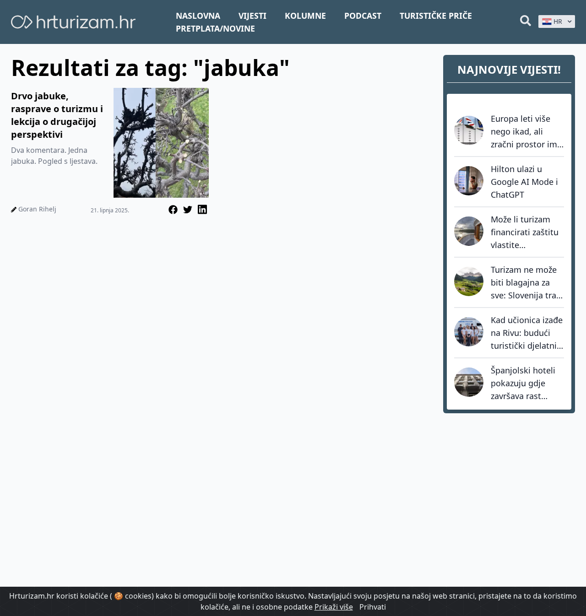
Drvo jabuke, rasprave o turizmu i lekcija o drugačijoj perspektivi (57, 115)
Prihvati (372, 607)
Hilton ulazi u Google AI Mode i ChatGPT (524, 181)
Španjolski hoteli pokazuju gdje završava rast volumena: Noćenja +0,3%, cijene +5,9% (523, 383)
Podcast (362, 15)
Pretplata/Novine (215, 28)
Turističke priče (436, 15)
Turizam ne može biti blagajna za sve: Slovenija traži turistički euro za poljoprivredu (526, 283)
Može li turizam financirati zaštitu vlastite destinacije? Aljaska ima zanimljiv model (525, 232)
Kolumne (305, 15)
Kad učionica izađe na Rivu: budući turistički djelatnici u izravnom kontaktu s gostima (527, 333)
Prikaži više (334, 607)
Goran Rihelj (37, 209)
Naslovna (198, 15)
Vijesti (252, 15)
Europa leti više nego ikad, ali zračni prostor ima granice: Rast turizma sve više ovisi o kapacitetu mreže (526, 132)
